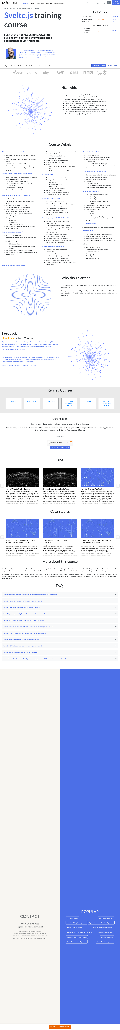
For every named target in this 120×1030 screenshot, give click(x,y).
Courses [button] (25, 3)
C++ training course (107, 937)
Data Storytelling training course (77, 937)
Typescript (51, 401)
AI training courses (72, 918)
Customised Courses (99, 65)
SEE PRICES (101, 19)
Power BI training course (74, 927)
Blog (47, 3)
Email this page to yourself (60, 1027)
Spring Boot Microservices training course (79, 932)
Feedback (29, 66)
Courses (12, 8)
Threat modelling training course (76, 923)
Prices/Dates (38, 66)
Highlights (5, 66)
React (13, 401)
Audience (21, 66)
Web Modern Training (24, 8)
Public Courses (112, 65)
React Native (32, 401)
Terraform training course (105, 932)
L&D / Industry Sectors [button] (57, 3)
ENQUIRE (116, 2)
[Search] (109, 2)
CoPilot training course (106, 918)
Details (13, 66)
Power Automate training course (76, 942)
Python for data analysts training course (101, 923)
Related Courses (50, 66)
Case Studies (41, 3)
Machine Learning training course (103, 927)
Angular (88, 401)
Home (6, 8)
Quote (114, 30)
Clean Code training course (105, 942)
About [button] (32, 3)
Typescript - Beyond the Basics (69, 403)
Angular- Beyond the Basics (106, 403)
